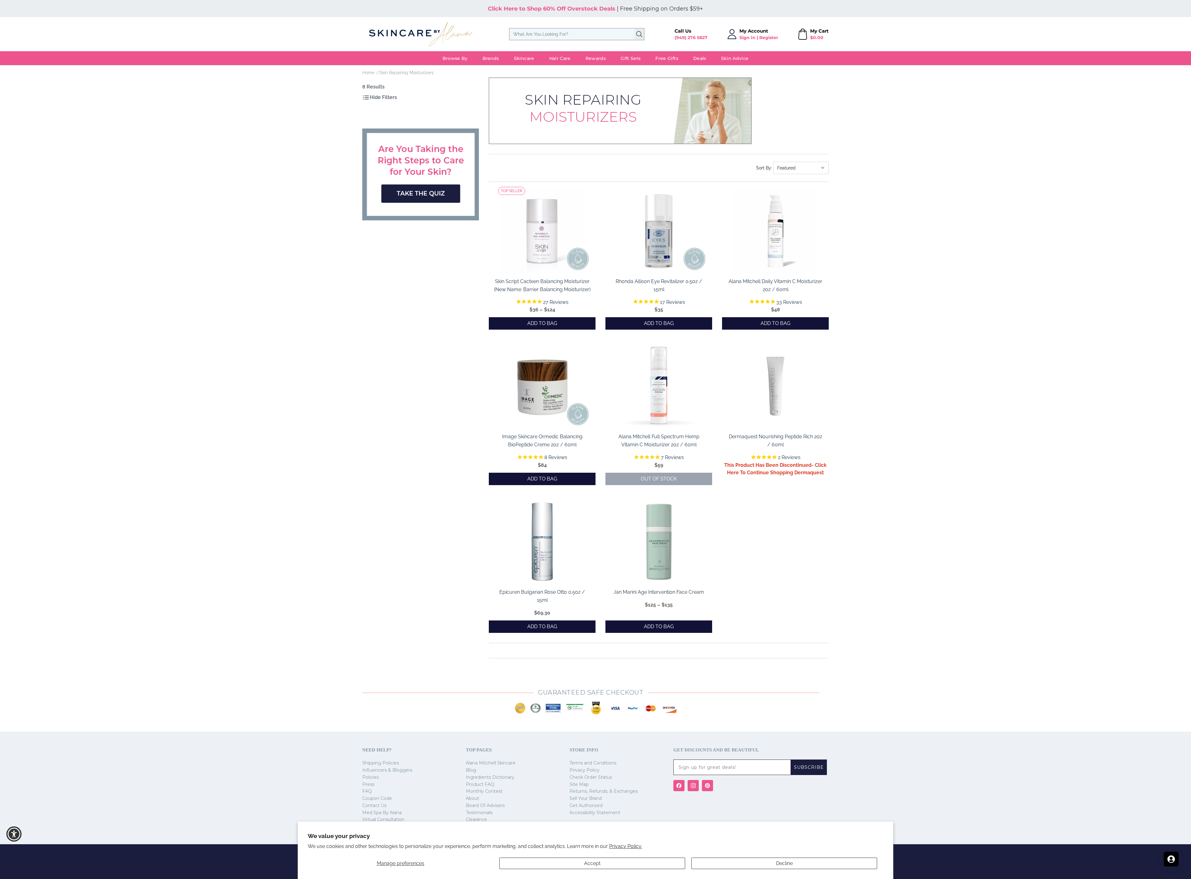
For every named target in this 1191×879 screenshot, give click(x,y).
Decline (784, 863)
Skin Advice (735, 58)
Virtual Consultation (383, 819)
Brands (491, 58)
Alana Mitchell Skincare (490, 763)
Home (368, 72)
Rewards (596, 58)
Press (368, 784)
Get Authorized (586, 805)
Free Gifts (666, 58)
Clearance (476, 819)
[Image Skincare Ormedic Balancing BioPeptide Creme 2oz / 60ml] (542, 386)
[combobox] (577, 34)
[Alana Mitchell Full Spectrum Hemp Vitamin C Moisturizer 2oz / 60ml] (658, 386)
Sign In (747, 37)
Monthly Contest (484, 791)
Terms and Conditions (592, 763)
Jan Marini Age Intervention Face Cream (658, 592)
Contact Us (374, 805)
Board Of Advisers (485, 805)
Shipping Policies (380, 763)
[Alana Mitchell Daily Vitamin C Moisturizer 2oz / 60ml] (775, 230)
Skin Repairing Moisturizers (406, 72)
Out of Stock (659, 479)
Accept (592, 863)
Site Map (579, 784)
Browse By (455, 58)
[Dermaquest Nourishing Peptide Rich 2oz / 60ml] (775, 386)
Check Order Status (590, 777)
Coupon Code (377, 798)
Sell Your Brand (585, 798)
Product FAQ (480, 784)
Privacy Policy (584, 770)
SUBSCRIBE (809, 767)
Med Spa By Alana (382, 812)
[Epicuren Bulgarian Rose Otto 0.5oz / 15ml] (542, 541)
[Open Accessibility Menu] (14, 834)
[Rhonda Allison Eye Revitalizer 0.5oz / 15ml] (658, 230)
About (472, 798)
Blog (471, 770)
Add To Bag (542, 323)
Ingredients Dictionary (490, 777)
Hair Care (560, 58)
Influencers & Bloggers (387, 770)
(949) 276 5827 (691, 37)
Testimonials (479, 812)
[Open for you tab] (1171, 859)
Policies (370, 777)
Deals (699, 58)
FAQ (367, 791)
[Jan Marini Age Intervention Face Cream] (658, 541)
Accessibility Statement (594, 812)
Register (768, 37)
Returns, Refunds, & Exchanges (603, 791)
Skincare (524, 58)
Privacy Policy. (625, 846)
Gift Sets (630, 58)
